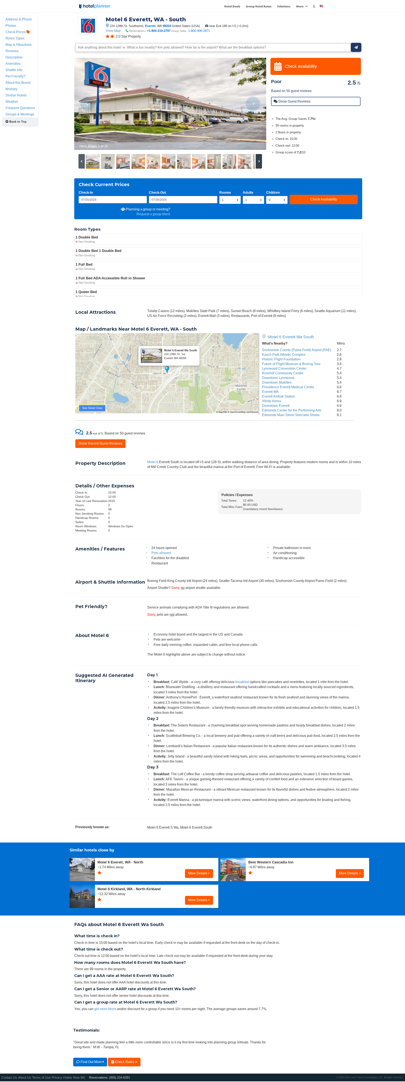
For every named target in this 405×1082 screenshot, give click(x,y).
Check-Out (157, 192)
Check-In (86, 192)
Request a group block (153, 214)
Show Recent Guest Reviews (100, 443)
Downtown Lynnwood (278, 378)
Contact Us (9, 1077)
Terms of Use (41, 1077)
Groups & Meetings (19, 114)
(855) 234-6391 (119, 1077)
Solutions (283, 6)
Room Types (14, 38)
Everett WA (270, 392)
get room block (105, 1009)
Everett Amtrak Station (278, 396)
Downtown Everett (275, 405)
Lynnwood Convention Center (284, 368)
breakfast (242, 682)
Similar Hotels (16, 95)
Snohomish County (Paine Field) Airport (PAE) (296, 350)
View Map (113, 30)
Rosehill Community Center (282, 373)
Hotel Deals (232, 6)
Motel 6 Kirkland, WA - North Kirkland (129, 889)
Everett (150, 26)
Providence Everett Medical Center (288, 387)
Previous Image (87, 104)
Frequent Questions (20, 108)
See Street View (92, 408)
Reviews (12, 51)
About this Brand (17, 82)
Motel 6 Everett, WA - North (120, 862)
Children (273, 192)
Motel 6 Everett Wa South (291, 337)
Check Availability (323, 199)
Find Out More (91, 1062)
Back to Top (17, 121)
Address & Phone (18, 19)
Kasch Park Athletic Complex (283, 354)
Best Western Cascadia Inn (270, 862)
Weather (11, 101)
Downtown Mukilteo (277, 382)
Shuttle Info (13, 70)
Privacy (57, 1077)
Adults (248, 192)
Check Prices (15, 32)
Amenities (12, 63)
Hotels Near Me (74, 1077)
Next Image (252, 104)
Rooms (225, 192)
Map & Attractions (18, 44)
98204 (167, 26)
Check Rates (124, 1062)
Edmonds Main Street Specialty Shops (291, 415)
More (300, 6)
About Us (24, 1077)
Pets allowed (161, 553)
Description (14, 57)
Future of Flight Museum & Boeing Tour (291, 364)
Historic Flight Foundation (281, 359)
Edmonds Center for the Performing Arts (291, 410)
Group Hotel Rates (258, 6)
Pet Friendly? (15, 76)
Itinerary (11, 89)
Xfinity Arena (271, 401)
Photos (10, 25)
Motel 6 (152, 462)
